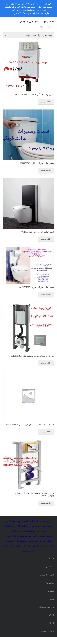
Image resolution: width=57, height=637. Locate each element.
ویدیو (51, 599)
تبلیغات (51, 591)
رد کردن (10, 13)
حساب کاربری (47, 631)
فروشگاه (50, 559)
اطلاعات (50, 615)
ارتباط (51, 623)
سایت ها (50, 583)
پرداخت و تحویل (46, 607)
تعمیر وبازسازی (47, 575)
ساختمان (50, 567)
